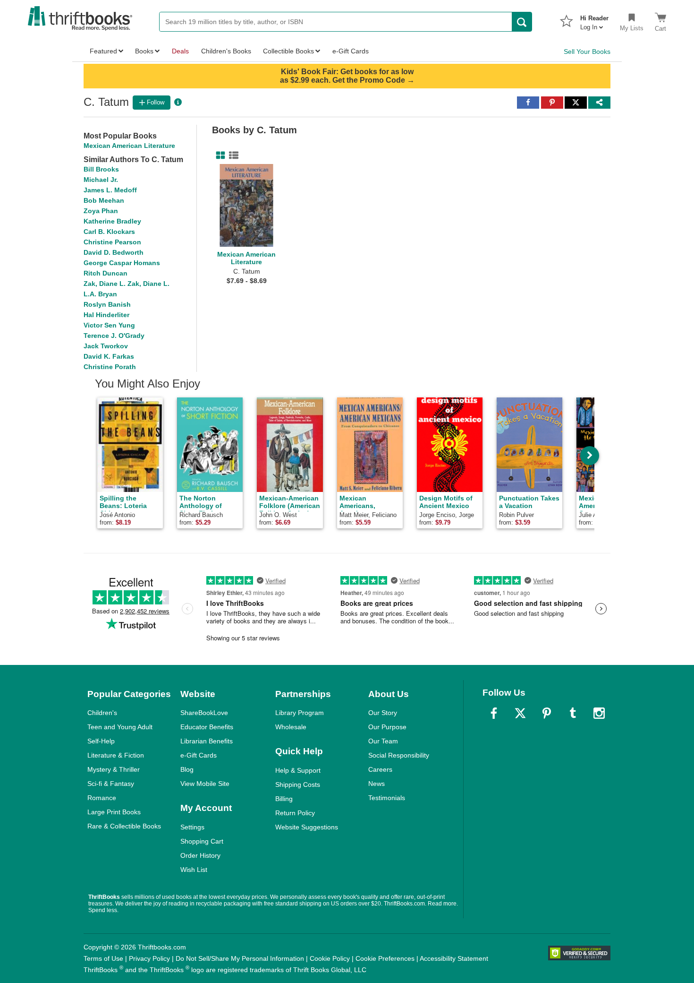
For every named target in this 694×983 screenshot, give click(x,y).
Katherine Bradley (112, 221)
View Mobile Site (204, 783)
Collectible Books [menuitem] (288, 51)
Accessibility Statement (454, 958)
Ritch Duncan (105, 273)
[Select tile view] (231, 155)
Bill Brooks (101, 169)
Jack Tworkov (106, 346)
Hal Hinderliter (106, 315)
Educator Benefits (206, 727)
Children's (102, 712)
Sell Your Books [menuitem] (587, 51)
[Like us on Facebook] (493, 713)
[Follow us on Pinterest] (546, 713)
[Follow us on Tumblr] (572, 713)
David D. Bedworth (114, 252)
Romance (101, 798)
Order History (200, 855)
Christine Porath (110, 367)
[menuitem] (594, 20)
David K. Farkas (109, 356)
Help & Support (298, 770)
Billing (284, 798)
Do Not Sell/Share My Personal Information (240, 958)
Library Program (299, 712)
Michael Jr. (101, 179)
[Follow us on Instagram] (599, 713)
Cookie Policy (330, 958)
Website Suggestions (306, 827)
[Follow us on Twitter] (520, 713)
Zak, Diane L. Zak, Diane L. (126, 283)
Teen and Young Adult (119, 727)
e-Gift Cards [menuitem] (350, 51)
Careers (380, 769)
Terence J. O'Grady (114, 335)
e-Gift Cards (198, 755)
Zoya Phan (101, 211)
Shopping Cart (201, 841)
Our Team (383, 741)
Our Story (382, 712)
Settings (192, 827)
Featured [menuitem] (103, 51)
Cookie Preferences (385, 958)
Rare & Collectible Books (124, 826)
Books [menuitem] (144, 51)
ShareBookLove (204, 712)
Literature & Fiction (115, 755)
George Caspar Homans (122, 263)
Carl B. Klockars (109, 231)
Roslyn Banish (107, 304)
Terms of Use (103, 958)
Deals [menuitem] (180, 51)
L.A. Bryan (100, 294)
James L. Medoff (110, 190)
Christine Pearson (112, 242)
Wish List (193, 869)
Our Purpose (387, 727)
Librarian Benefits (206, 741)
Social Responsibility (398, 755)
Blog (187, 769)
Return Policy (295, 813)
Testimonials (386, 798)
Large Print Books (114, 812)
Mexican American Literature (129, 145)
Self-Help (101, 741)
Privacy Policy (149, 958)
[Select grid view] (218, 155)
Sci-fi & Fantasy (110, 783)
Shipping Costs (297, 784)
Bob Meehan (104, 200)
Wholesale (290, 727)
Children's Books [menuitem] (226, 51)
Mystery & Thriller (113, 769)
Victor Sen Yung (109, 325)
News (376, 783)
